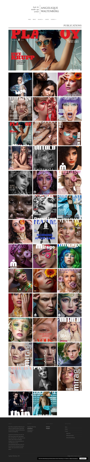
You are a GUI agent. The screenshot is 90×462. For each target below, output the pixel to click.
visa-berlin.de (29, 428)
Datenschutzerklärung (70, 437)
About (34, 19)
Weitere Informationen (74, 458)
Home (29, 19)
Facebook (48, 426)
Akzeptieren (83, 458)
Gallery (40, 19)
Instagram (48, 428)
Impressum (68, 433)
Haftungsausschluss (70, 435)
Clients (47, 19)
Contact (53, 19)
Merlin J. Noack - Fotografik (76, 455)
